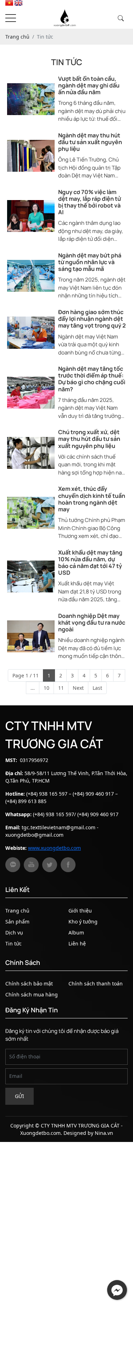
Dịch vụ (14, 932)
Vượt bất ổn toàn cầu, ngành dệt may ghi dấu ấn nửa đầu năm (89, 85)
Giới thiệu (80, 910)
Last (97, 687)
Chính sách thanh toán (95, 983)
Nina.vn (104, 1133)
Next (78, 687)
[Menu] (10, 18)
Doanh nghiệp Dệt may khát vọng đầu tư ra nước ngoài (91, 623)
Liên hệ (77, 943)
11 (61, 687)
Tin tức (13, 943)
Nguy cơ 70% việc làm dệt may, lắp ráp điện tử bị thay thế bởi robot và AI (89, 202)
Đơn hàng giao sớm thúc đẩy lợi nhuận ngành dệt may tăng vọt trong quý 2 (92, 319)
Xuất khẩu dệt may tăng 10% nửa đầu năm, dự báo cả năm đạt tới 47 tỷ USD (90, 562)
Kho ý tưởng (83, 921)
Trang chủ (17, 910)
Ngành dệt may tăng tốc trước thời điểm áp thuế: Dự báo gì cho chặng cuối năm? (91, 379)
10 (46, 687)
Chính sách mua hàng (31, 994)
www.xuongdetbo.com (54, 848)
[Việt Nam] (9, 3)
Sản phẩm (17, 921)
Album (76, 932)
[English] (18, 3)
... (33, 687)
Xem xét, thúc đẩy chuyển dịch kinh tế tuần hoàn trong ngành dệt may (91, 499)
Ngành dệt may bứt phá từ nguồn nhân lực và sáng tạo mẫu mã (89, 262)
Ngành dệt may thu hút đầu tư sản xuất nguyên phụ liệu (90, 142)
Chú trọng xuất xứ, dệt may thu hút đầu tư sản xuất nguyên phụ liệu (89, 439)
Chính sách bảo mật (29, 983)
